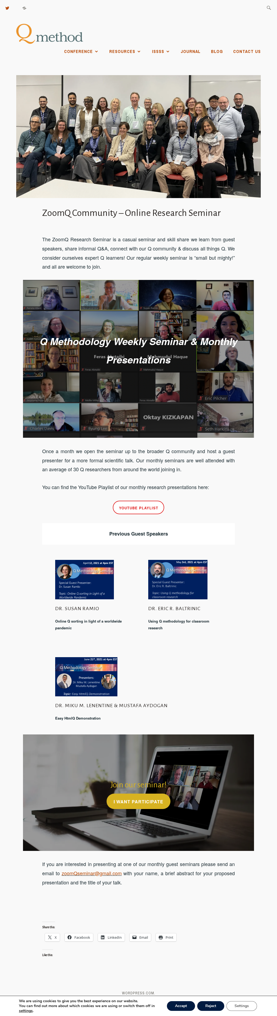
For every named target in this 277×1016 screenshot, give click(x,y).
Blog (217, 51)
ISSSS (158, 51)
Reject (210, 1005)
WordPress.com (138, 993)
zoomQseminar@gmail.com (92, 873)
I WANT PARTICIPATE (138, 801)
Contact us (247, 51)
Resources (122, 51)
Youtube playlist (138, 507)
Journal (190, 51)
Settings (242, 1005)
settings (26, 1010)
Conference (78, 51)
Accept (181, 1005)
